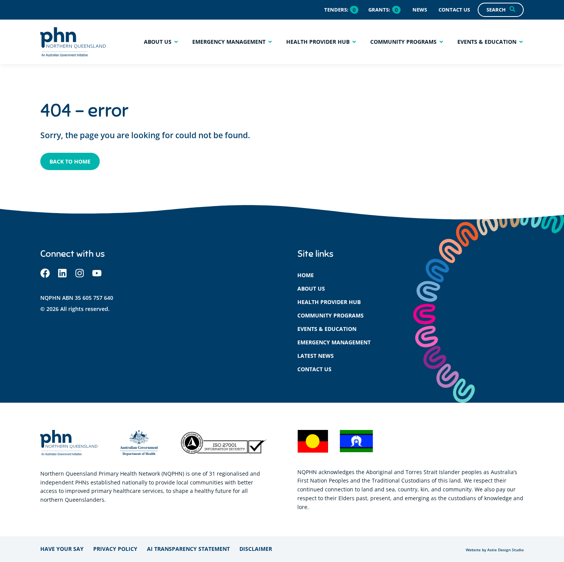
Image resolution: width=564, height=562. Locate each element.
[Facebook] (45, 273)
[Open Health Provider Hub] (354, 42)
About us (311, 288)
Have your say (62, 549)
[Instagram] (79, 273)
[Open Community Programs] (441, 42)
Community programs (330, 315)
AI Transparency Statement (188, 549)
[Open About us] (176, 42)
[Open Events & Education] (521, 42)
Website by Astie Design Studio (495, 549)
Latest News (315, 356)
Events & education (326, 329)
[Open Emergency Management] (270, 42)
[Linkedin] (62, 273)
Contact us (314, 369)
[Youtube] (97, 273)
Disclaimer (255, 549)
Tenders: (336, 9)
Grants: (379, 9)
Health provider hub (329, 302)
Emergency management (334, 342)
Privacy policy (115, 549)
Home (305, 275)
